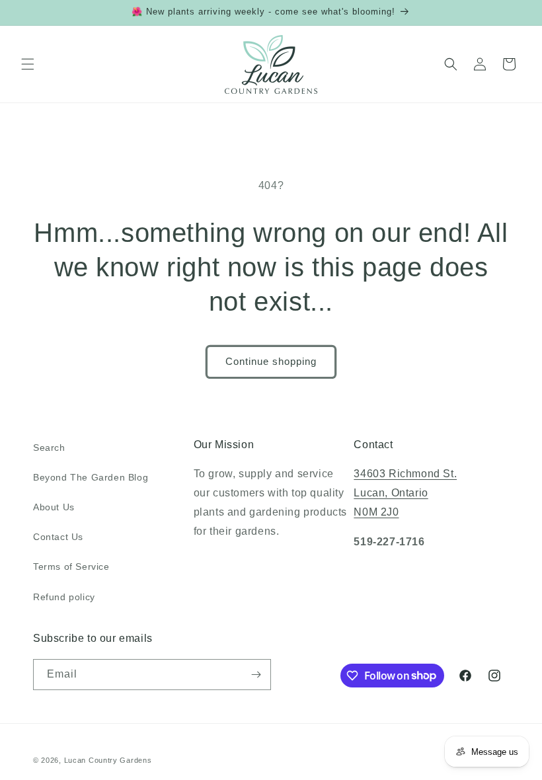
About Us (54, 507)
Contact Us (58, 536)
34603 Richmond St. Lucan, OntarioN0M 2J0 (405, 493)
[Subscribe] (255, 674)
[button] (27, 64)
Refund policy (64, 597)
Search (49, 447)
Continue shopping (271, 361)
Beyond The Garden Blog (90, 477)
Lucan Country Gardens (108, 760)
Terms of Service (71, 566)
